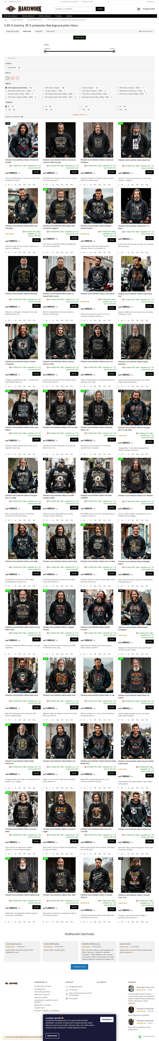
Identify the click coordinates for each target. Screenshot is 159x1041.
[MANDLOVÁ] (17, 78)
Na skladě (13, 58)
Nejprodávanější (12, 31)
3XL (48, 109)
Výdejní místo (39, 1008)
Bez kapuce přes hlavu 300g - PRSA (97, 97)
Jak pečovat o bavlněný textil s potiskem (46, 1001)
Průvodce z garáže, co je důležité (46, 1011)
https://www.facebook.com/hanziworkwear (80, 994)
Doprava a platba (41, 997)
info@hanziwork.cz (76, 987)
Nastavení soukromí (42, 994)
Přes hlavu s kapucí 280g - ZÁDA (22, 97)
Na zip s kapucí (90, 88)
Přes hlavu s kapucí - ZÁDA (131, 88)
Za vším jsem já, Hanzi (69, 2)
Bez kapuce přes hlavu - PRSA (132, 91)
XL (122, 106)
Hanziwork (14, 67)
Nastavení (52, 1035)
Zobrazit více (79, 967)
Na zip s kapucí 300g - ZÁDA (20, 94)
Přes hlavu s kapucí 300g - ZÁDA (96, 94)
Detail (36, 172)
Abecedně (51, 31)
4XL (85, 109)
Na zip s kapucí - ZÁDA (55, 91)
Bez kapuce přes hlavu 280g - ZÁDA (60, 94)
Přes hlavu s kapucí (54, 88)
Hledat (100, 9)
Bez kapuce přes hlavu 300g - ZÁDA (60, 97)
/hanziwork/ (73, 998)
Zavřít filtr (79, 37)
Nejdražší (39, 31)
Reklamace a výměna (42, 1005)
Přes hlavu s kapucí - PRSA (93, 91)
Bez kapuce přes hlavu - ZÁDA (21, 91)
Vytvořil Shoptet (149, 1036)
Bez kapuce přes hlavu (19, 88)
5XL (123, 109)
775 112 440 (73, 990)
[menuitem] (11, 16)
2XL (11, 109)
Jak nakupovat (87, 2)
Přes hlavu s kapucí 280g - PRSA (133, 94)
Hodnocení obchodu (79, 934)
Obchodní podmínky (42, 992)
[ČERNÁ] (7, 78)
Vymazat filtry (78, 115)
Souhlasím (107, 1019)
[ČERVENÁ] (12, 78)
